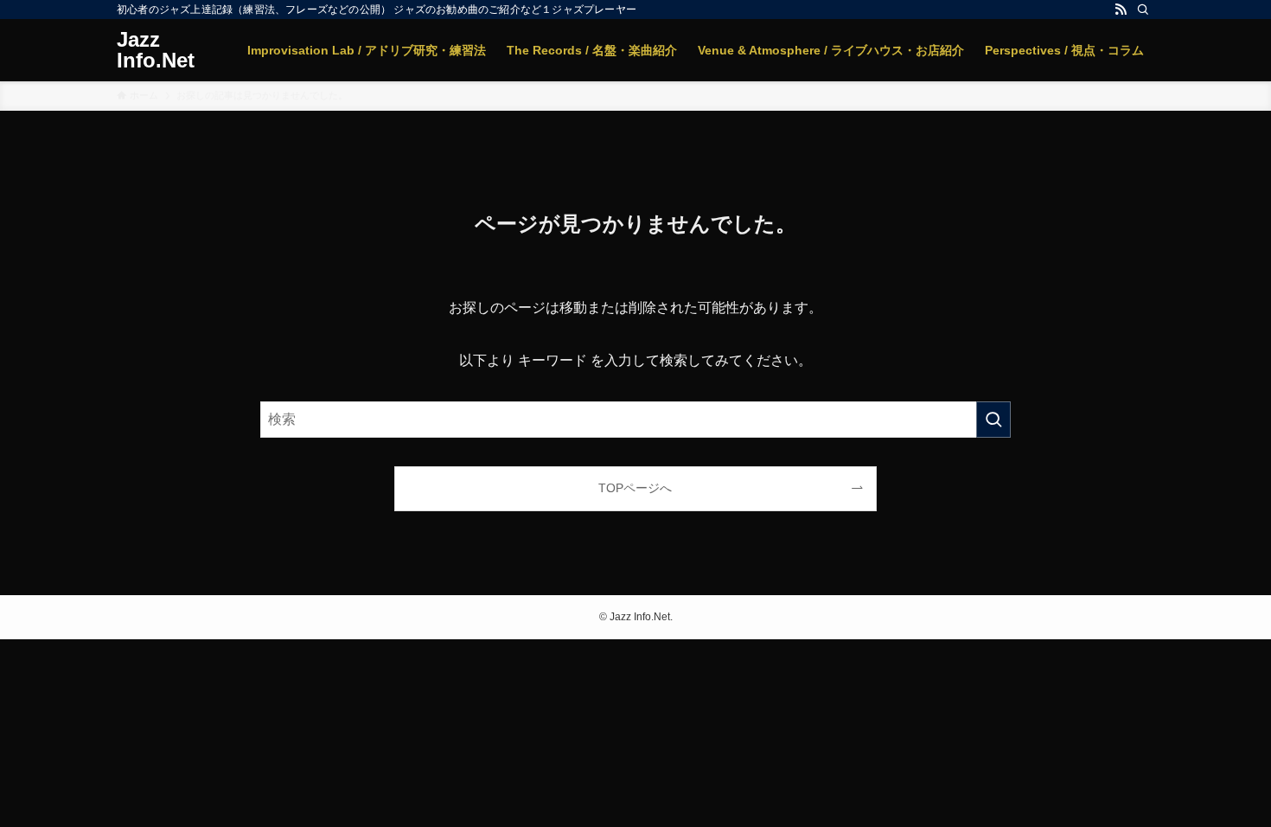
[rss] (1120, 9)
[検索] (1143, 9)
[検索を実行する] (993, 419)
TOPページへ (635, 488)
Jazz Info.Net (156, 50)
